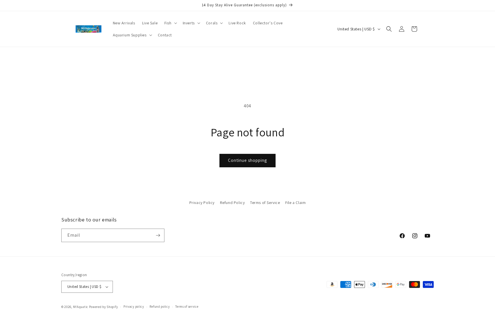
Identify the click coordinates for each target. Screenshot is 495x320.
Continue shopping (247, 160)
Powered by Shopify (103, 307)
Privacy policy (133, 307)
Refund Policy (232, 202)
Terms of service (186, 307)
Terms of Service (265, 202)
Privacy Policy (202, 202)
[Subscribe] (158, 235)
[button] (170, 23)
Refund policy (160, 307)
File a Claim (295, 202)
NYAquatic (81, 307)
